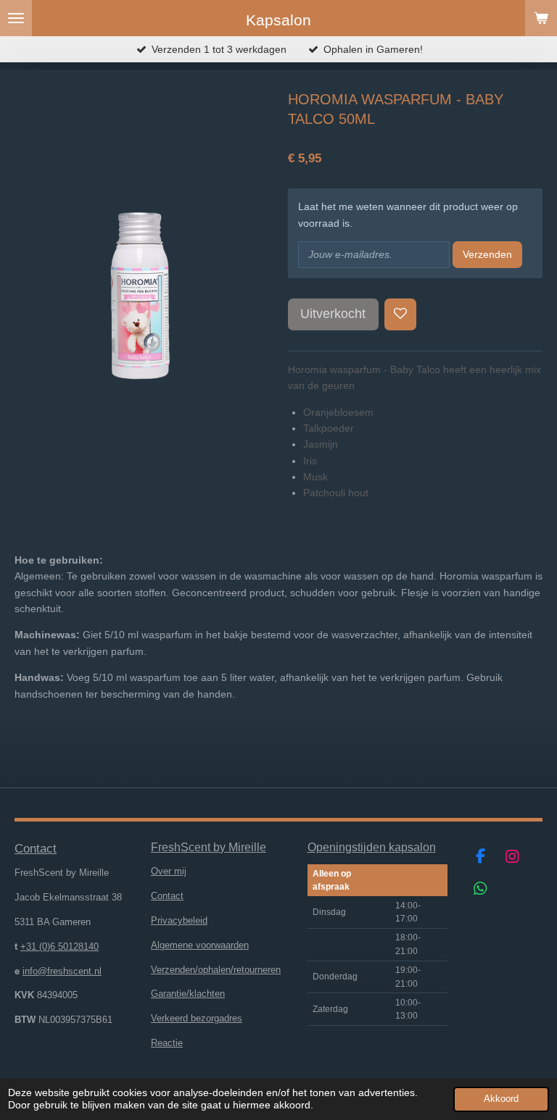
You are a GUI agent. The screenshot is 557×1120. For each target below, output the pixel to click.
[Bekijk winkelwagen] (541, 18)
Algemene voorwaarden (200, 945)
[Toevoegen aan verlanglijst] (400, 314)
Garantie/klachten (188, 993)
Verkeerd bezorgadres (196, 1018)
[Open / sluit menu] (16, 18)
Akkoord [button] (501, 1099)
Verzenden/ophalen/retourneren (216, 969)
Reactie (167, 1042)
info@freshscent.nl (62, 971)
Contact (167, 895)
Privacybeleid (179, 920)
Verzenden (487, 254)
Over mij (168, 871)
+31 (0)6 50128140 (59, 946)
